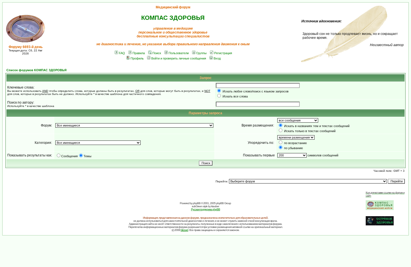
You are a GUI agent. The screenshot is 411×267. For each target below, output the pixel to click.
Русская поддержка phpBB (205, 209)
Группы (201, 53)
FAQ (122, 53)
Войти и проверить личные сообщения (178, 58)
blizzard (184, 230)
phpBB (196, 203)
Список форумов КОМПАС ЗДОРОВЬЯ (36, 70)
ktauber (215, 206)
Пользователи (179, 53)
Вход (217, 58)
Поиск (156, 53)
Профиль (137, 58)
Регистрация (223, 53)
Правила (139, 53)
